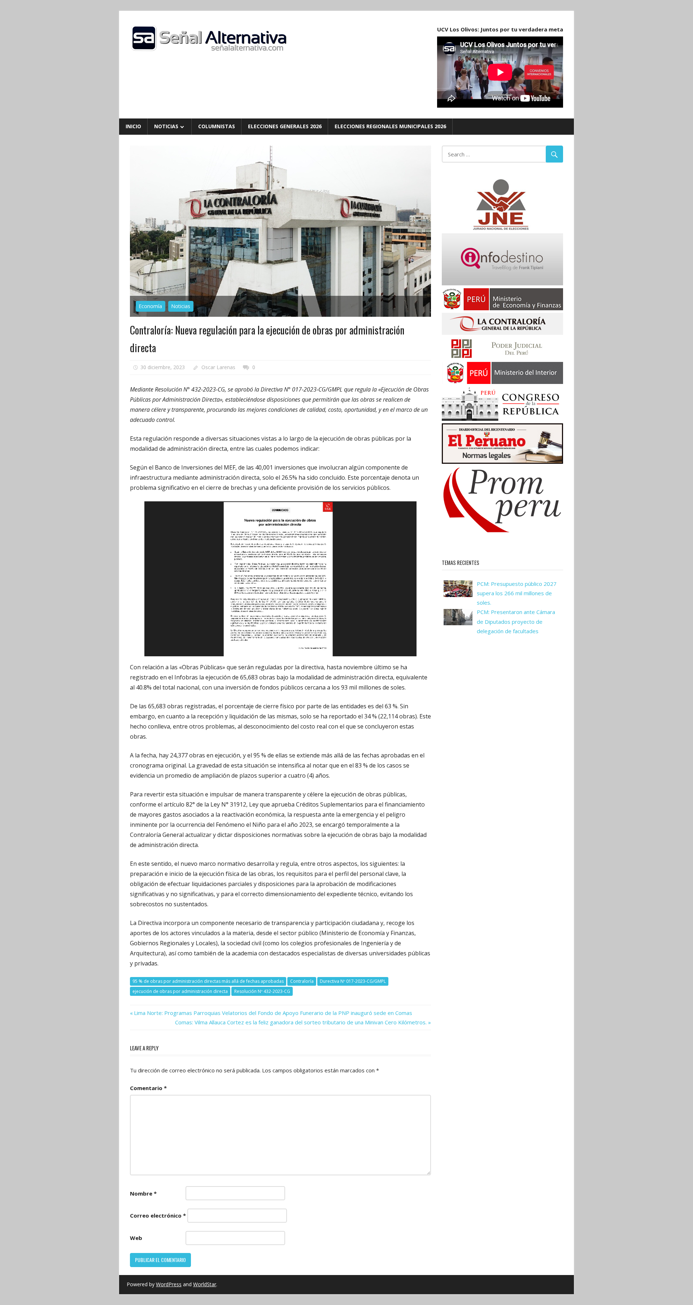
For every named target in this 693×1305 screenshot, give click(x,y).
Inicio (133, 126)
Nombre (143, 1193)
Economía (150, 306)
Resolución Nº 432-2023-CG (262, 991)
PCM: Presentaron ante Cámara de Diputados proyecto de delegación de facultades (516, 621)
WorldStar (204, 1284)
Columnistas (216, 126)
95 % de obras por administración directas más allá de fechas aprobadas (208, 981)
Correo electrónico (158, 1215)
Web (136, 1237)
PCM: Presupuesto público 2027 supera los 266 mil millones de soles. (517, 593)
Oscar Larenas (218, 367)
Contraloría (302, 981)
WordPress (169, 1284)
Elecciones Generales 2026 (285, 126)
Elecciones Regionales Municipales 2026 (390, 126)
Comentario (148, 1088)
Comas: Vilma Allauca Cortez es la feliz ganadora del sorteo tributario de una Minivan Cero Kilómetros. (301, 1022)
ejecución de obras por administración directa (180, 991)
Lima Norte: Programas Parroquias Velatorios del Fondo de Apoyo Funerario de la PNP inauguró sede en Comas (273, 1012)
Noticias (166, 126)
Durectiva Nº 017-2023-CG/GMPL (353, 981)
